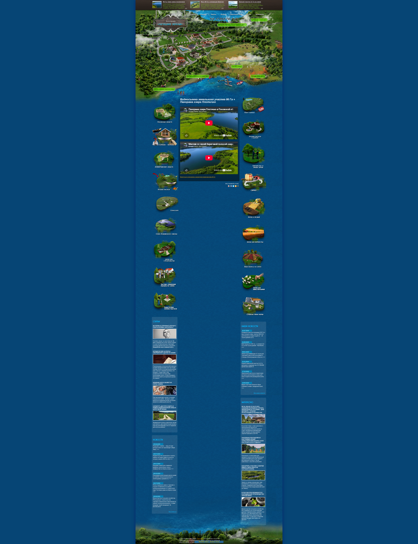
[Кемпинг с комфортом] (164, 145)
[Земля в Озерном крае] (164, 311)
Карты (213, 14)
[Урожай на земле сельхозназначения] (253, 218)
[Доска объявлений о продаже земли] (164, 287)
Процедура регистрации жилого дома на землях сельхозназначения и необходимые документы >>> (164, 476)
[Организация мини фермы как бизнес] (253, 316)
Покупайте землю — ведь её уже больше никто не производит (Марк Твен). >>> (164, 446)
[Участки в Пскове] (164, 123)
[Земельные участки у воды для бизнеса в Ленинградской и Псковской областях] (166, 235)
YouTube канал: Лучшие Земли (209, 542)
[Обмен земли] (255, 192)
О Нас (249, 14)
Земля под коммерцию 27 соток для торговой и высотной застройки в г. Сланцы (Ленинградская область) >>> (253, 354)
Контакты (260, 14)
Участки (203, 14)
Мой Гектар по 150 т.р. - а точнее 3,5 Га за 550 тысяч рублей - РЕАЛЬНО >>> (253, 344)
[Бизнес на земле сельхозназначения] (254, 267)
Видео (223, 14)
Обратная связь (236, 14)
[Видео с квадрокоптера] (253, 114)
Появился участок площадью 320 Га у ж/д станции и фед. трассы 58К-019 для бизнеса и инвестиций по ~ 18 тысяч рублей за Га (253, 334)
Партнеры (200, 538)
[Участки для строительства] (164, 261)
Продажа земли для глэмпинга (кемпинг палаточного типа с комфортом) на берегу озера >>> (163, 466)
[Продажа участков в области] (170, 190)
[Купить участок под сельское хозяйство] (253, 243)
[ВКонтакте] (231, 186)
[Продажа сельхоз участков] (170, 212)
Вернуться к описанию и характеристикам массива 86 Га (197, 177)
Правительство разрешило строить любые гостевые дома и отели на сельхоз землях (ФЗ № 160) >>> (164, 456)
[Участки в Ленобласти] (165, 167)
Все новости (172, 511)
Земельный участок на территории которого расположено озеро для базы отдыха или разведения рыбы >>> (253, 375)
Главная (192, 14)
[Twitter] (233, 186)
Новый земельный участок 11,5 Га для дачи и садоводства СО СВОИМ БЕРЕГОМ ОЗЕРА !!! (253, 364)
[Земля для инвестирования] (253, 291)
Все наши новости (259, 393)
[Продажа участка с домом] (253, 138)
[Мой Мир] (238, 186)
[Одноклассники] (236, 186)
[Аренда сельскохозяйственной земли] (255, 168)
